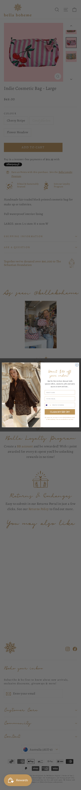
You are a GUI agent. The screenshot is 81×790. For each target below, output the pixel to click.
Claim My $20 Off (60, 411)
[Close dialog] (76, 364)
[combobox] (48, 405)
